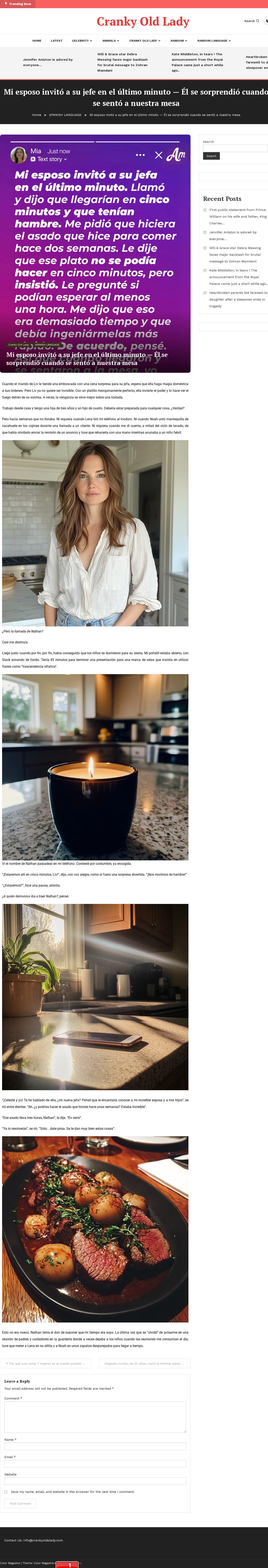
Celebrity (80, 40)
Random (177, 40)
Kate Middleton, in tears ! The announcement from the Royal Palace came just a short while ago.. (165, 62)
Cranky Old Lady (143, 21)
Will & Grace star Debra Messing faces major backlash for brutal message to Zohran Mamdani (91, 62)
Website (10, 1474)
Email (10, 1457)
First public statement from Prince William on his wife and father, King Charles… (238, 216)
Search (249, 21)
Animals (109, 40)
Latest (57, 40)
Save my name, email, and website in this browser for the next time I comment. (73, 1492)
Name (10, 1440)
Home (36, 40)
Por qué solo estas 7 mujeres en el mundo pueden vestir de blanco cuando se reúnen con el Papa (50, 1363)
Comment (13, 1398)
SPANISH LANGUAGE (47, 344)
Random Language (212, 40)
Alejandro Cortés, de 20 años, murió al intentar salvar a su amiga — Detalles (147, 1363)
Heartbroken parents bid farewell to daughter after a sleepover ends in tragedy (238, 62)
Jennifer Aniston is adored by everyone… (232, 235)
